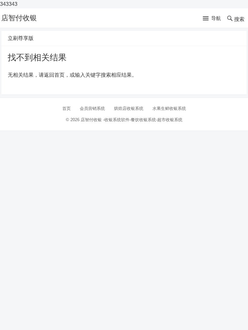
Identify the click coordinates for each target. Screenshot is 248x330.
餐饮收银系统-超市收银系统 (156, 119)
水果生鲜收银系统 (169, 108)
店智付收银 (19, 18)
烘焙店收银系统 (128, 108)
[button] (212, 18)
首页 (66, 108)
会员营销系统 (92, 108)
